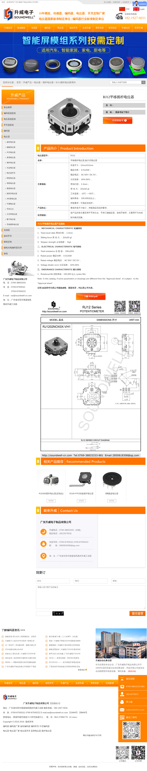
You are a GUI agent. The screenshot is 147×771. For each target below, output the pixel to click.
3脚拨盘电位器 (111, 493)
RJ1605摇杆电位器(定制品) (51, 493)
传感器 (7, 230)
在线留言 (125, 2)
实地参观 (110, 683)
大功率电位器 (12, 214)
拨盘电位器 (11, 188)
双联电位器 (11, 178)
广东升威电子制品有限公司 (36, 703)
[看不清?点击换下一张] (58, 613)
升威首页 (8, 683)
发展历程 (116, 2)
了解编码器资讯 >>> (13, 630)
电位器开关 (11, 173)
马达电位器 (11, 168)
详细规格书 (117, 120)
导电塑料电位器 (13, 224)
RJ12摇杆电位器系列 (66, 82)
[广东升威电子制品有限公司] (19, 20)
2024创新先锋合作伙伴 (14, 649)
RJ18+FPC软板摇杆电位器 (81, 493)
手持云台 (10, 209)
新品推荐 (8, 107)
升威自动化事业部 (104, 660)
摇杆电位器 (48, 82)
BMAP (83, 712)
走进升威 (80, 683)
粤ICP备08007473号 (92, 735)
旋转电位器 (11, 142)
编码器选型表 (10, 113)
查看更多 (81, 670)
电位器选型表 (10, 119)
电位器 (37, 82)
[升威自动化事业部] (121, 658)
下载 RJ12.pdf (90, 296)
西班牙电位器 (12, 194)
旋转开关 (8, 236)
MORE (51, 501)
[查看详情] (132, 671)
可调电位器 (11, 204)
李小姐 (129, 702)
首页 (19, 82)
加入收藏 (107, 2)
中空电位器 (11, 152)
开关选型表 (9, 125)
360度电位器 (12, 199)
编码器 (7, 131)
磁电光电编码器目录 (13, 247)
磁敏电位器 (11, 147)
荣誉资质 (95, 683)
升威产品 (27, 82)
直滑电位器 (11, 157)
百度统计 (55, 703)
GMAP (73, 712)
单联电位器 (11, 183)
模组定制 (8, 242)
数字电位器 (11, 219)
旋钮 (6, 253)
